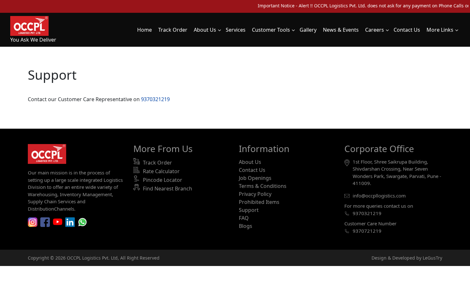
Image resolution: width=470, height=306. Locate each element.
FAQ (244, 217)
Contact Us (252, 169)
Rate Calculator (161, 171)
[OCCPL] (29, 25)
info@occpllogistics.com (379, 195)
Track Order (157, 162)
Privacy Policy (255, 193)
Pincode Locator (162, 179)
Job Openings (255, 177)
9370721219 (367, 231)
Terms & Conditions (262, 185)
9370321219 (155, 99)
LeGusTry (432, 258)
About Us (250, 161)
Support (249, 209)
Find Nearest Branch (167, 188)
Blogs (245, 225)
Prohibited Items (259, 201)
